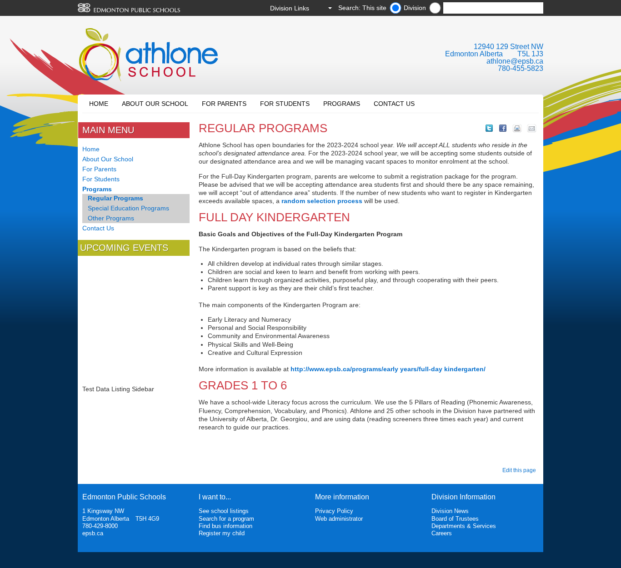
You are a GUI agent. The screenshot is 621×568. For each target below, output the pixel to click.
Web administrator (339, 518)
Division (415, 8)
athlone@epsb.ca (514, 61)
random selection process (321, 200)
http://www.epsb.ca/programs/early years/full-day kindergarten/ (388, 369)
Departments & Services (463, 526)
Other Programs (111, 218)
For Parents (224, 103)
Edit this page (520, 470)
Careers (441, 533)
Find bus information (225, 526)
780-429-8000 (100, 526)
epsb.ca (92, 533)
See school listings (224, 511)
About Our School (155, 103)
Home (98, 103)
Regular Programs (115, 198)
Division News (450, 511)
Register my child (222, 533)
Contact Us (394, 103)
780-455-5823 (520, 68)
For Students (285, 103)
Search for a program (226, 518)
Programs (341, 103)
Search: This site (362, 8)
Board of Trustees (455, 518)
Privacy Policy (334, 511)
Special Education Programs (128, 208)
